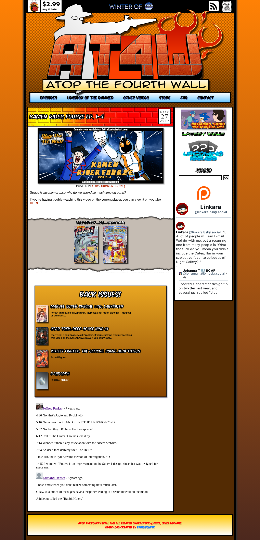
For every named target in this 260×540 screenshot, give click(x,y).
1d (225, 232)
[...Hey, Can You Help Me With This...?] (131, 8)
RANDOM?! (60, 373)
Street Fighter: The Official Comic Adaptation (95, 350)
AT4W (95, 186)
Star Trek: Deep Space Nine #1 (79, 328)
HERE (34, 203)
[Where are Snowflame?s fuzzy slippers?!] (130, 53)
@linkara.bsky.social (211, 212)
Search (203, 170)
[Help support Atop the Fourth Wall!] (203, 199)
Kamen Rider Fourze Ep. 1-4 (67, 116)
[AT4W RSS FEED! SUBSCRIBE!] (214, 6)
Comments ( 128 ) (113, 186)
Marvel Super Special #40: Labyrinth (87, 306)
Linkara (210, 206)
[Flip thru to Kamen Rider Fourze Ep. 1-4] (101, 182)
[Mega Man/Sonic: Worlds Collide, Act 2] (203, 128)
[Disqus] (101, 452)
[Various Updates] (203, 163)
